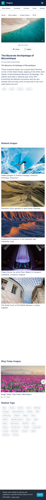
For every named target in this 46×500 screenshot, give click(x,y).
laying (5, 431)
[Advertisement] (23, 117)
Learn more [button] (15, 497)
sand (28, 408)
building (37, 408)
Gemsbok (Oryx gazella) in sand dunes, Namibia (20, 208)
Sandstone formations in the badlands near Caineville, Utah (18, 240)
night (5, 423)
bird (37, 411)
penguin (6, 411)
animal (30, 411)
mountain (15, 431)
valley (33, 431)
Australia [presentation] (17, 8)
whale (5, 419)
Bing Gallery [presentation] (6, 8)
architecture (15, 427)
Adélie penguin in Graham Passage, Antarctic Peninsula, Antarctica (19, 176)
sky (33, 423)
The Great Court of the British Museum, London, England (20, 306)
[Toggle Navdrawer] (42, 3)
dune (28, 419)
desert (20, 408)
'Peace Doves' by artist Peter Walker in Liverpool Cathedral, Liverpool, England (21, 273)
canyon (24, 431)
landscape (36, 427)
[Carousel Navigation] (23, 383)
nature (20, 89)
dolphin (16, 415)
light (36, 419)
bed (4, 89)
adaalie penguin (16, 419)
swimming (6, 415)
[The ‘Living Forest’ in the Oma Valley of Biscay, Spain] (3, 30)
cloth (33, 415)
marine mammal (18, 411)
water (25, 415)
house (5, 427)
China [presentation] (34, 8)
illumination (15, 423)
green (12, 89)
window (25, 423)
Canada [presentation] (26, 8)
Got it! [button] (40, 495)
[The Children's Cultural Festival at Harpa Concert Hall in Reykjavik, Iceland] (43, 30)
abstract (6, 435)
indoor (29, 89)
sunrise (15, 435)
